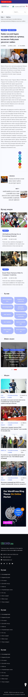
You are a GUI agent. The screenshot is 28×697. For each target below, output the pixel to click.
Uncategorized (7, 300)
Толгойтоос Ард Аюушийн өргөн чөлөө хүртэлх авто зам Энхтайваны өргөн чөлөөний (13, 456)
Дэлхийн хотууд (21, 308)
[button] (11, 369)
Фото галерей (20, 323)
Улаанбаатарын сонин (21, 315)
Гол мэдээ (7, 307)
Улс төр (7, 322)
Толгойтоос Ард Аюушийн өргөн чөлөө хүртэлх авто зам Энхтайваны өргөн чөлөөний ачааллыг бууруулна (14, 357)
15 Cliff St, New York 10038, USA (10, 554)
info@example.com (7, 560)
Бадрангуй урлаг (20, 300)
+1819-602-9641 (6, 557)
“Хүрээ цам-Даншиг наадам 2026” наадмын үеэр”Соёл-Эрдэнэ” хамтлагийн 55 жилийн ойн (14, 429)
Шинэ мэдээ (7, 330)
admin (5, 239)
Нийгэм (8, 17)
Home (2, 17)
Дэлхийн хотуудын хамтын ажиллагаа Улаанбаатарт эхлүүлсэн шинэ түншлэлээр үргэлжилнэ (13, 401)
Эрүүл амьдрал (20, 330)
